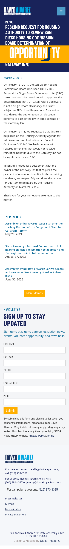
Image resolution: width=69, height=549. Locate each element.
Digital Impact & (50, 540)
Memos (9, 503)
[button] (61, 11)
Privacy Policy (36, 435)
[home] (21, 11)
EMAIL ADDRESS (11, 383)
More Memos (34, 293)
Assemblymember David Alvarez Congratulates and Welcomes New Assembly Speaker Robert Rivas (34, 272)
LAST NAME (9, 357)
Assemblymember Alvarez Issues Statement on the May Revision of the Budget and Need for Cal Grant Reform (34, 227)
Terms (50, 435)
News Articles (13, 509)
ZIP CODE (8, 370)
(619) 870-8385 (48, 489)
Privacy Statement (15, 514)
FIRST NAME (9, 344)
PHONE (7, 395)
